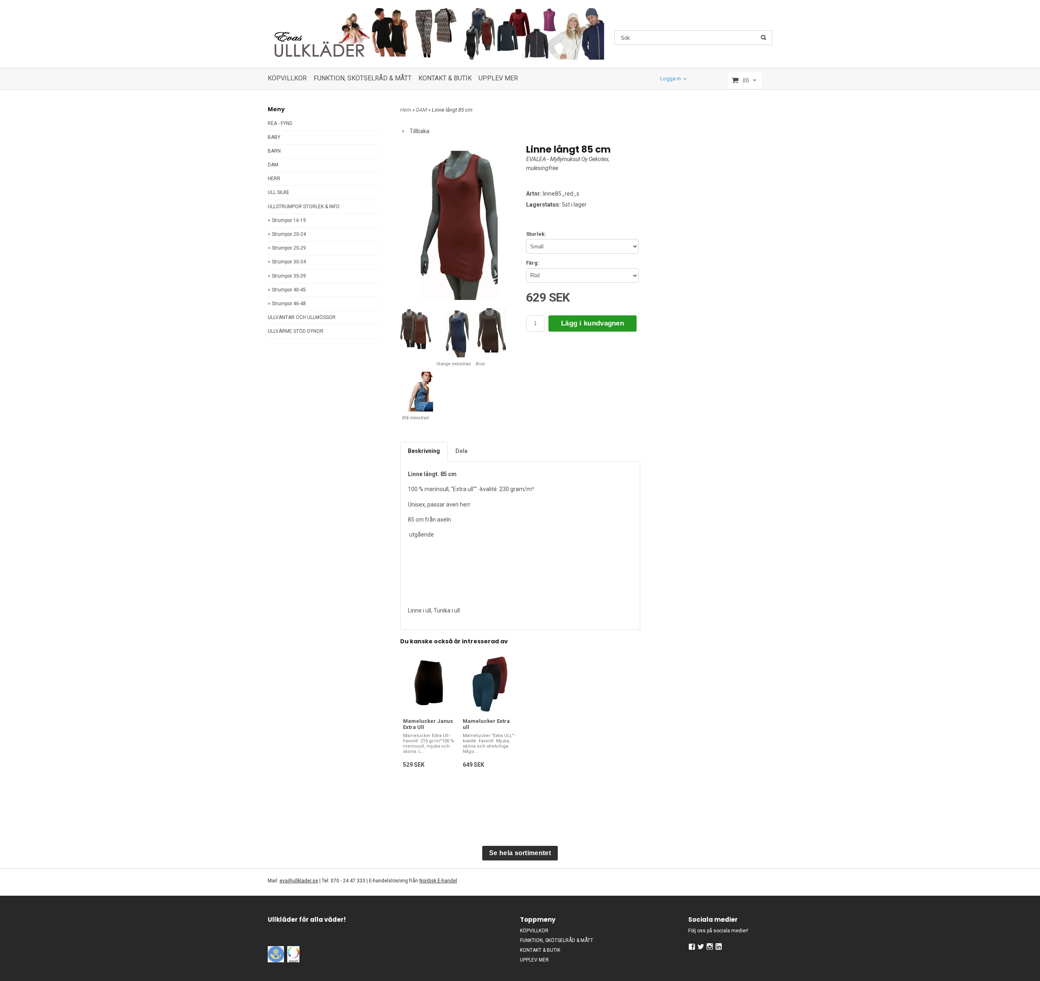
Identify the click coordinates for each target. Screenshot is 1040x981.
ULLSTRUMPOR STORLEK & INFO (304, 206)
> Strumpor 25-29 (287, 248)
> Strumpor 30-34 (287, 262)
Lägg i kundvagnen (592, 323)
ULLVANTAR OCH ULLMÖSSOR (302, 317)
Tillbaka (417, 131)
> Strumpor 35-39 (287, 276)
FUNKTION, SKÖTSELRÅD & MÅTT (363, 78)
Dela (461, 451)
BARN (274, 151)
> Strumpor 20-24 (287, 234)
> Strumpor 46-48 (287, 303)
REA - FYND (280, 123)
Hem (405, 110)
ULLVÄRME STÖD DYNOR (295, 331)
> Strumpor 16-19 (287, 220)
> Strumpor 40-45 (287, 290)
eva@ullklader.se (299, 881)
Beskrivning (424, 451)
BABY (274, 137)
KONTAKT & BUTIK (445, 78)
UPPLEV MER (498, 78)
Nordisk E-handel (438, 881)
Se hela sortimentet (520, 852)
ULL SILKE (278, 192)
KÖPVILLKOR (287, 78)
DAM (273, 165)
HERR (274, 178)
